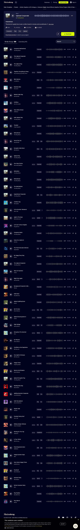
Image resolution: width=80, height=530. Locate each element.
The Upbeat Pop (18, 64)
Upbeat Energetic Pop (19, 378)
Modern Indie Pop (18, 94)
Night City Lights (18, 278)
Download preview (11, 35)
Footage (34, 7)
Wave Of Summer (18, 270)
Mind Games (17, 79)
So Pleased (17, 339)
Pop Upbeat (17, 500)
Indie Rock (16, 293)
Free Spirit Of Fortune (19, 355)
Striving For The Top (19, 431)
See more (51, 24)
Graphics (56, 7)
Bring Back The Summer (20, 332)
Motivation (16, 171)
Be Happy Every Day (19, 255)
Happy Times (17, 362)
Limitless (16, 102)
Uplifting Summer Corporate (21, 393)
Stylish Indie (17, 408)
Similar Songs (10, 41)
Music (44, 7)
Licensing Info (23, 41)
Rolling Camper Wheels (20, 424)
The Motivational (18, 186)
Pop (15, 31)
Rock (38, 80)
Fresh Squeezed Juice (19, 447)
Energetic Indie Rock (19, 148)
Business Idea (17, 86)
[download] (75, 49)
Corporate (9, 31)
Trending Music (20, 17)
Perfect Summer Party (19, 485)
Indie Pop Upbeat (18, 401)
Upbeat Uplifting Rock (19, 301)
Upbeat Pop (17, 155)
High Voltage (17, 324)
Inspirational (39, 432)
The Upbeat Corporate (19, 263)
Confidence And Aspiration (21, 347)
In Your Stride (17, 439)
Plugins (65, 7)
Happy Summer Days (19, 454)
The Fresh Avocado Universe (21, 247)
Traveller (16, 125)
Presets (16, 7)
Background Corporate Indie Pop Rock (24, 286)
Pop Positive (17, 493)
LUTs (30, 7)
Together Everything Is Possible (22, 71)
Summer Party (17, 477)
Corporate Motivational (20, 48)
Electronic (39, 271)
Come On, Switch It (19, 240)
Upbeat (25, 31)
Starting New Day (18, 385)
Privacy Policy (7, 526)
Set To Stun (17, 309)
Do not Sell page (38, 526)
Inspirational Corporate (20, 194)
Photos (61, 7)
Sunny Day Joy (17, 140)
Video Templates (8, 7)
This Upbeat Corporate (20, 56)
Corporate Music (18, 232)
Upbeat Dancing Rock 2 (20, 316)
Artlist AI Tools (71, 7)
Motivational (17, 132)
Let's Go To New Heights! (20, 224)
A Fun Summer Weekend (20, 209)
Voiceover (40, 7)
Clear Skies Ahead (18, 109)
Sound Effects (50, 7)
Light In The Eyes (18, 217)
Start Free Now (63, 2)
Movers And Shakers (19, 370)
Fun (20, 31)
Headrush (16, 470)
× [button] (78, 519)
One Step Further (18, 163)
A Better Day (17, 201)
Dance (38, 279)
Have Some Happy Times (20, 462)
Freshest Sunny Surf (19, 416)
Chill (38, 141)
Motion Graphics (24, 7)
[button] (28, 528)
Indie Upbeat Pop (18, 117)
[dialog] (40, 524)
